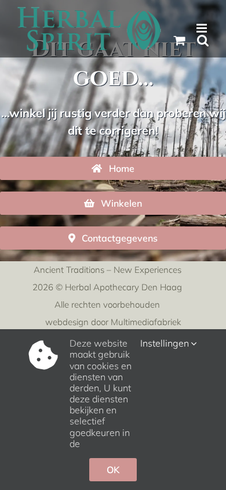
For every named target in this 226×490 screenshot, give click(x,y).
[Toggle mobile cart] (179, 40)
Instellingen (165, 343)
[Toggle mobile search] (203, 40)
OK (113, 469)
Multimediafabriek (146, 321)
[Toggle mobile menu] (202, 28)
